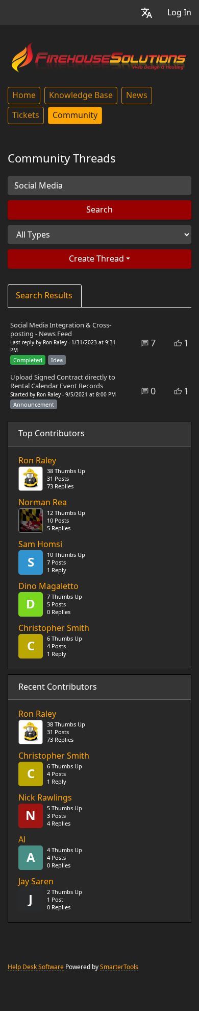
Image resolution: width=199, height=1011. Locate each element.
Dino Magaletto (48, 586)
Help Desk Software (36, 967)
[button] (146, 12)
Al (22, 840)
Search (99, 210)
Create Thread (96, 259)
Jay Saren (36, 882)
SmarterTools (119, 967)
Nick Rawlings (45, 798)
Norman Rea (42, 503)
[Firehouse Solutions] (99, 55)
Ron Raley (37, 461)
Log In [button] (179, 12)
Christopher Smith (53, 628)
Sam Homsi (40, 544)
